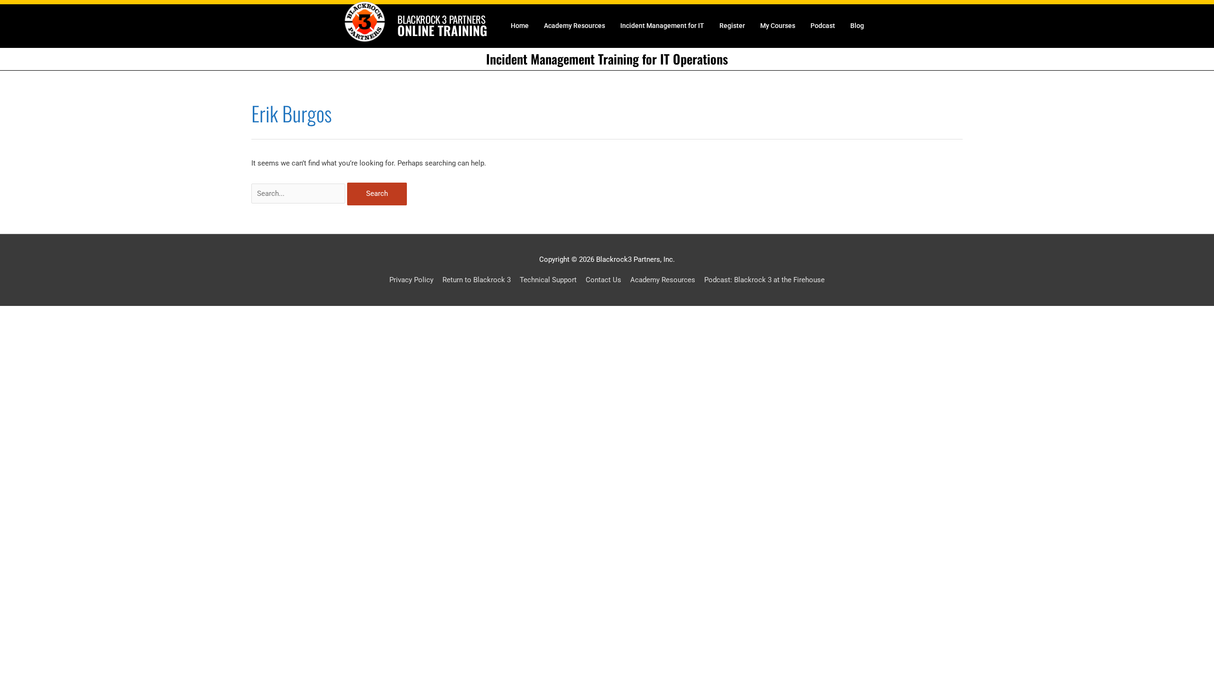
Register (732, 25)
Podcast (822, 25)
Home (520, 25)
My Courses (777, 25)
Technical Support (548, 280)
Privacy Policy (411, 280)
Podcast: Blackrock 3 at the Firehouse (764, 280)
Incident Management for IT (662, 25)
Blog (857, 25)
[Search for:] (299, 193)
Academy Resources (574, 25)
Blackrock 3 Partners (441, 19)
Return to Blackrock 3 (476, 280)
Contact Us (603, 280)
